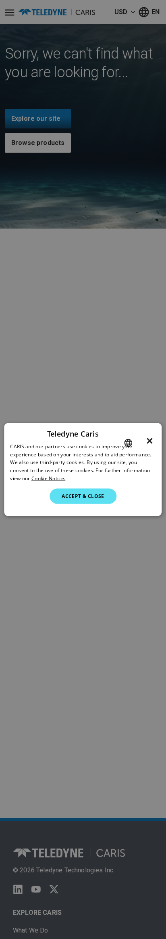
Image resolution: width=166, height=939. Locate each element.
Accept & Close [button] (83, 495)
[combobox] (128, 443)
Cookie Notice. (48, 478)
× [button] (149, 440)
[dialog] (83, 469)
